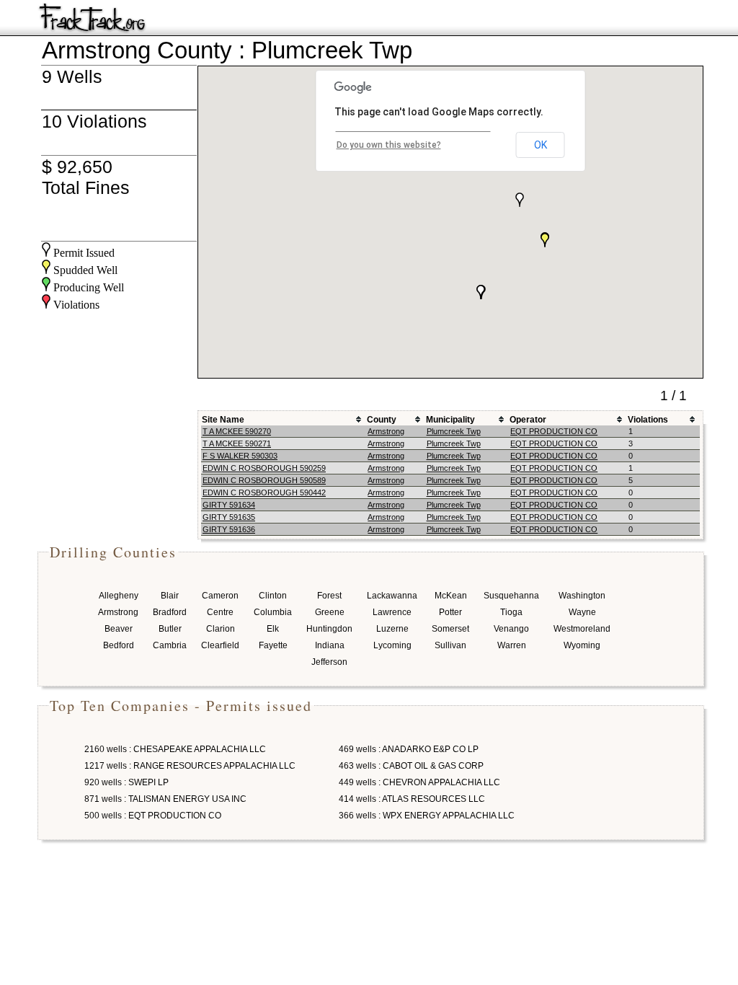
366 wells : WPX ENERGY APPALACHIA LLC (427, 815)
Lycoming (392, 645)
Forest (329, 596)
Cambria (170, 645)
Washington (582, 596)
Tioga (511, 612)
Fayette (273, 645)
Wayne (582, 612)
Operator (528, 420)
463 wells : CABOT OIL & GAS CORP (411, 766)
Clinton (273, 596)
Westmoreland (582, 629)
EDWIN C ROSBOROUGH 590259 (264, 468)
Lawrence (392, 612)
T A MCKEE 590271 (237, 443)
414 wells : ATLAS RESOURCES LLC (412, 799)
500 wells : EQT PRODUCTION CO (152, 815)
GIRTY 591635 (229, 517)
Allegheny (118, 596)
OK (540, 145)
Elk (273, 629)
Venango (511, 629)
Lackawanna (392, 596)
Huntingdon (329, 629)
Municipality (450, 420)
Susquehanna (511, 596)
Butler (170, 629)
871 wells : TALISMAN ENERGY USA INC (165, 799)
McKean (451, 596)
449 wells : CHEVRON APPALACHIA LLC (419, 782)
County (381, 420)
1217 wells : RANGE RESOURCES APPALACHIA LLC (189, 766)
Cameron (220, 596)
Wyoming (582, 645)
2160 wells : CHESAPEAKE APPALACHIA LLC (175, 749)
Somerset (450, 629)
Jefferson (329, 662)
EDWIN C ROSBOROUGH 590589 (264, 480)
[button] (520, 200)
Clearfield (220, 645)
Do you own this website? (389, 145)
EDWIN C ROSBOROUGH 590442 (264, 492)
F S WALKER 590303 (240, 455)
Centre (220, 612)
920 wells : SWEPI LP (126, 782)
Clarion (220, 629)
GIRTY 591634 (229, 504)
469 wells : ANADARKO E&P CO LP (409, 749)
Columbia (273, 612)
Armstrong (386, 431)
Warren (511, 645)
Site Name (223, 420)
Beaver (119, 629)
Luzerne (392, 629)
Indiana (329, 645)
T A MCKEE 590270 (237, 431)
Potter (450, 612)
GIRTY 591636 (229, 529)
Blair (170, 596)
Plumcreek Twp (454, 431)
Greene (329, 612)
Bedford (118, 645)
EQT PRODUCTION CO (553, 431)
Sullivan (450, 645)
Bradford (170, 612)
